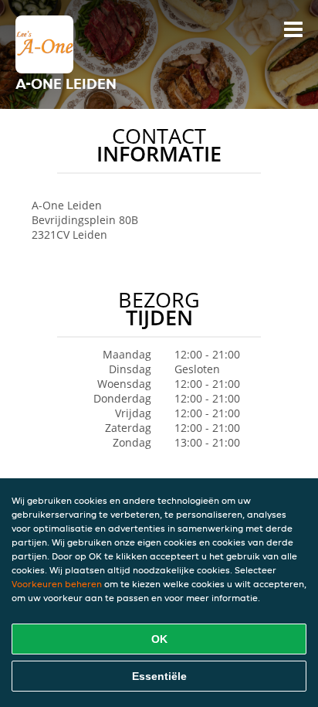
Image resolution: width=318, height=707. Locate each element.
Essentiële (159, 676)
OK (159, 639)
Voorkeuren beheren (57, 584)
